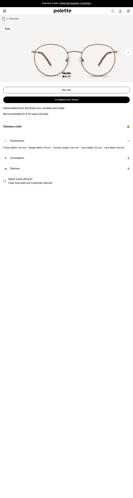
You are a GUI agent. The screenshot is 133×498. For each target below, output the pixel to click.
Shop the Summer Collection (75, 3)
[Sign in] (121, 11)
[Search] (113, 11)
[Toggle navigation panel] (4, 11)
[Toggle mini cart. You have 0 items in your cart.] (128, 11)
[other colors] (127, 126)
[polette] (63, 11)
